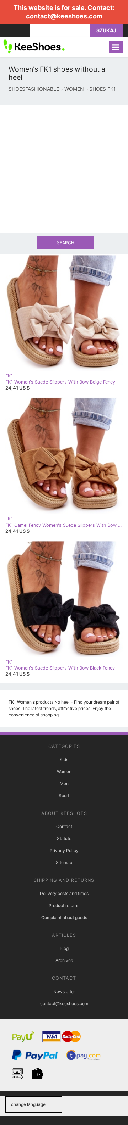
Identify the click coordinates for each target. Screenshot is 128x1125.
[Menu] (116, 47)
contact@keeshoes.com (64, 16)
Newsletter (64, 991)
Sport (64, 795)
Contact (64, 826)
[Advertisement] (64, 169)
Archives (64, 960)
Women (64, 771)
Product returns (64, 905)
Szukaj (106, 30)
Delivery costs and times (64, 893)
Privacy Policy (64, 850)
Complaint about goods (64, 917)
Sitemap (64, 862)
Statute (64, 838)
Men (64, 783)
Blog (64, 948)
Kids (64, 759)
